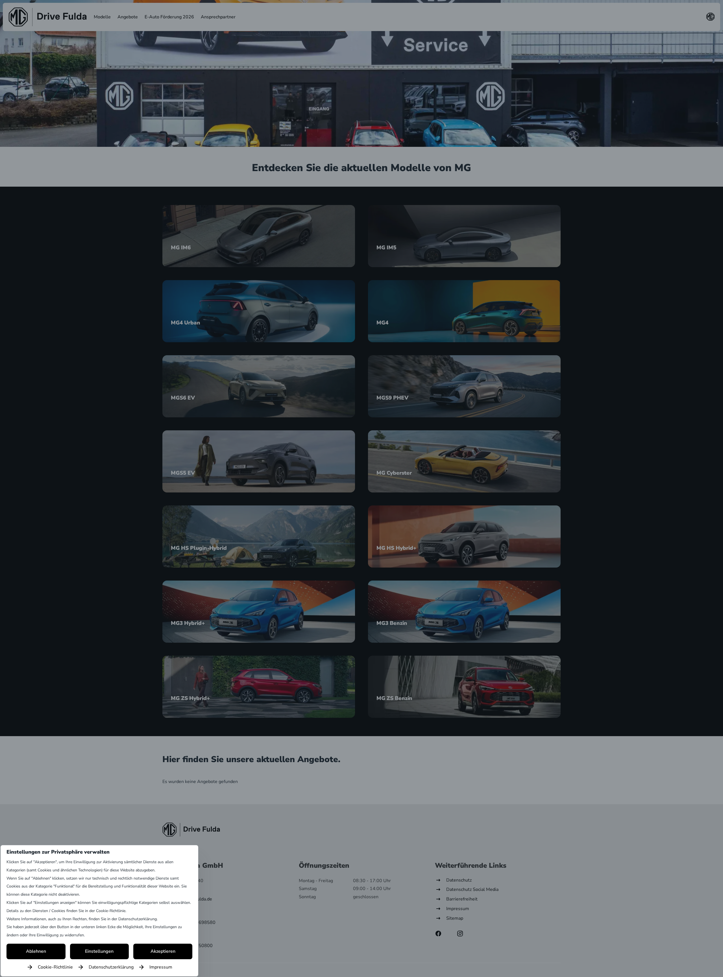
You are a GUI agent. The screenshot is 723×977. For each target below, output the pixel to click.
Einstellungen (99, 951)
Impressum (160, 967)
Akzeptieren (163, 951)
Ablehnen (36, 951)
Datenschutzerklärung (111, 967)
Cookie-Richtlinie (55, 967)
